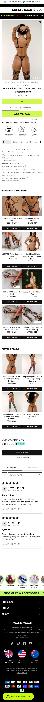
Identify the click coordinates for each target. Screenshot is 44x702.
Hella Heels (6, 630)
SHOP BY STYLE (31, 16)
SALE (19, 16)
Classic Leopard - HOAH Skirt (12, 219)
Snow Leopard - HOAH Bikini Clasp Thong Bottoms (12, 416)
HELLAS (5, 608)
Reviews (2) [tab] (11, 467)
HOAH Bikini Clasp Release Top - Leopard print (32, 256)
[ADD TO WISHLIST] (39, 22)
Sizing (15, 142)
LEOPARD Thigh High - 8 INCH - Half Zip (32, 328)
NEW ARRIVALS (8, 16)
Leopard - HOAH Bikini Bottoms (32, 415)
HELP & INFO (8, 602)
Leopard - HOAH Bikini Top (32, 293)
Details (6, 142)
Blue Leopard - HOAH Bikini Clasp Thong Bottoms (12, 378)
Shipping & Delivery (29, 142)
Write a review (22, 452)
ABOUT (5, 614)
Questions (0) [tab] (32, 467)
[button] (3, 10)
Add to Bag (12, 228)
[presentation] (22, 50)
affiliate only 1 (16, 82)
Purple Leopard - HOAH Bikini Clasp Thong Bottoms (32, 378)
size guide (36, 108)
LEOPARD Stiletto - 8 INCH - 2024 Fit (11, 328)
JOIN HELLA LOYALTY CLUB (22, 5)
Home (7, 82)
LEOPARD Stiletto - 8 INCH (11, 293)
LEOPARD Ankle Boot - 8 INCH (12, 255)
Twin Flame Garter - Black (32, 219)
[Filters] (4, 474)
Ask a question (22, 457)
